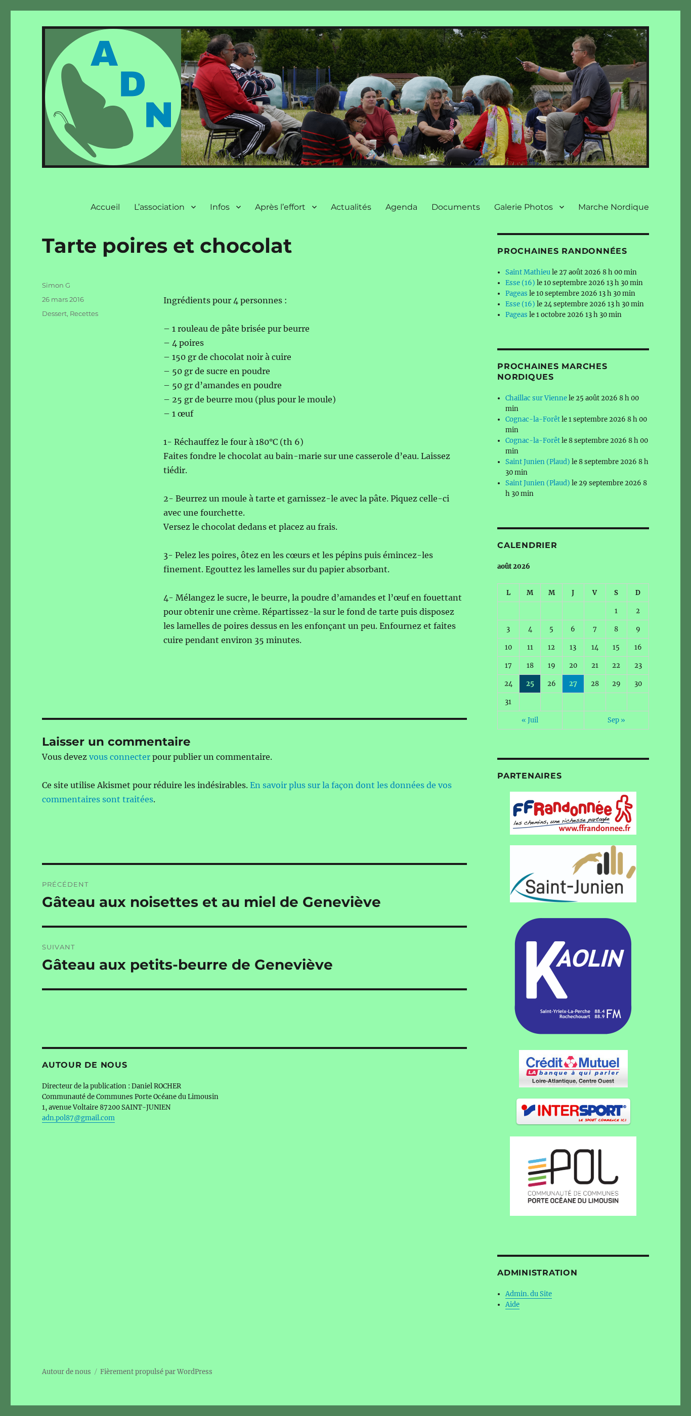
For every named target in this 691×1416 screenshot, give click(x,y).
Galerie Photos (523, 207)
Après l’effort (280, 207)
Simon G (56, 285)
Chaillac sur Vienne (536, 398)
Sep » (616, 720)
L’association (159, 207)
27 (573, 683)
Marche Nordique (613, 207)
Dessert (54, 313)
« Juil (530, 720)
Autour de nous (66, 1371)
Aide (512, 1304)
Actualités (351, 207)
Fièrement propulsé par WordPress (156, 1371)
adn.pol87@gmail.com (78, 1118)
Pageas (516, 293)
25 (530, 683)
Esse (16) (520, 283)
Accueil (105, 207)
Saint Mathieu (527, 272)
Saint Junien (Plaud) (537, 462)
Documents (455, 207)
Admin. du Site (528, 1294)
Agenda (401, 207)
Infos (220, 207)
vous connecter (119, 757)
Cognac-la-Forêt (532, 419)
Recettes (84, 313)
